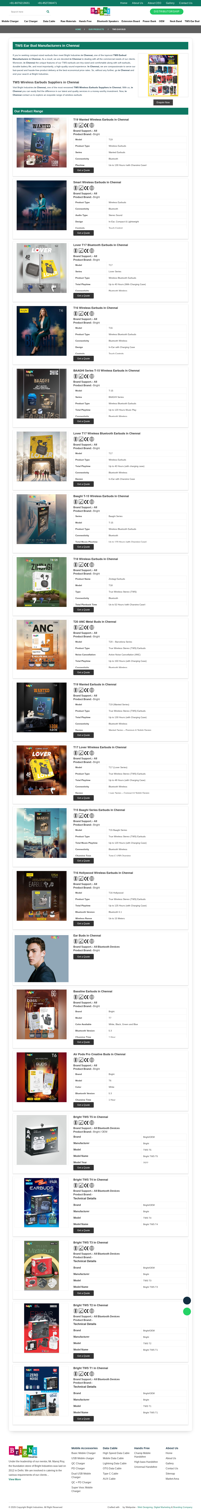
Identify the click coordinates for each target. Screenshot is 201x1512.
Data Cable (49, 21)
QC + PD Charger (81, 1482)
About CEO (154, 3)
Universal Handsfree (145, 1467)
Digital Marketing (162, 1507)
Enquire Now (163, 102)
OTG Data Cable (112, 1468)
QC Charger (78, 1463)
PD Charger (78, 1468)
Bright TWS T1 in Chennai (90, 1368)
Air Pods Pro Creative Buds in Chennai (99, 1054)
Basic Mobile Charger (83, 1453)
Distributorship (166, 11)
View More (15, 1479)
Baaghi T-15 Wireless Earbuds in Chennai (101, 496)
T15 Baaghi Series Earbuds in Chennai (99, 810)
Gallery (170, 3)
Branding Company (182, 1507)
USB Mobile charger (82, 1458)
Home (123, 3)
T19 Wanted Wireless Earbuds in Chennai (101, 119)
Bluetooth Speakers (108, 21)
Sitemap (170, 1473)
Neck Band (176, 21)
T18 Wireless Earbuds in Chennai (95, 559)
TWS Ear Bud (192, 21)
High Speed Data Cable (116, 1453)
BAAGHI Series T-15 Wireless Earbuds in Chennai (106, 370)
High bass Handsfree (146, 1462)
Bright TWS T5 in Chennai (90, 1117)
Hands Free (85, 21)
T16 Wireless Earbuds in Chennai (95, 308)
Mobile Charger (10, 21)
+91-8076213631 (19, 3)
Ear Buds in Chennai (87, 935)
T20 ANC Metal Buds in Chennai (94, 622)
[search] (48, 12)
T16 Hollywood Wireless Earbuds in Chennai (103, 873)
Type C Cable (110, 1473)
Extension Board (131, 21)
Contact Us (185, 3)
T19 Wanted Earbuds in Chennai (94, 684)
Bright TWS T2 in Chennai (90, 1305)
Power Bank (149, 21)
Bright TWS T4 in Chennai (90, 1180)
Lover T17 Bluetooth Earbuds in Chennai (100, 245)
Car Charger (31, 21)
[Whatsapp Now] (187, 1311)
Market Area (172, 1478)
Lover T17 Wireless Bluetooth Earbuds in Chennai (106, 433)
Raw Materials (68, 21)
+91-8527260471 (47, 3)
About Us (137, 3)
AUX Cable (109, 1478)
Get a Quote (83, 170)
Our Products (96, 29)
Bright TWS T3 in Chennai (90, 1242)
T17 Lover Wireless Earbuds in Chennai (99, 747)
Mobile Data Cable (113, 1458)
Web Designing (145, 1507)
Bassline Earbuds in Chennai (92, 991)
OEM (162, 21)
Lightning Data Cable (115, 1463)
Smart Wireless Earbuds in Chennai (97, 182)
